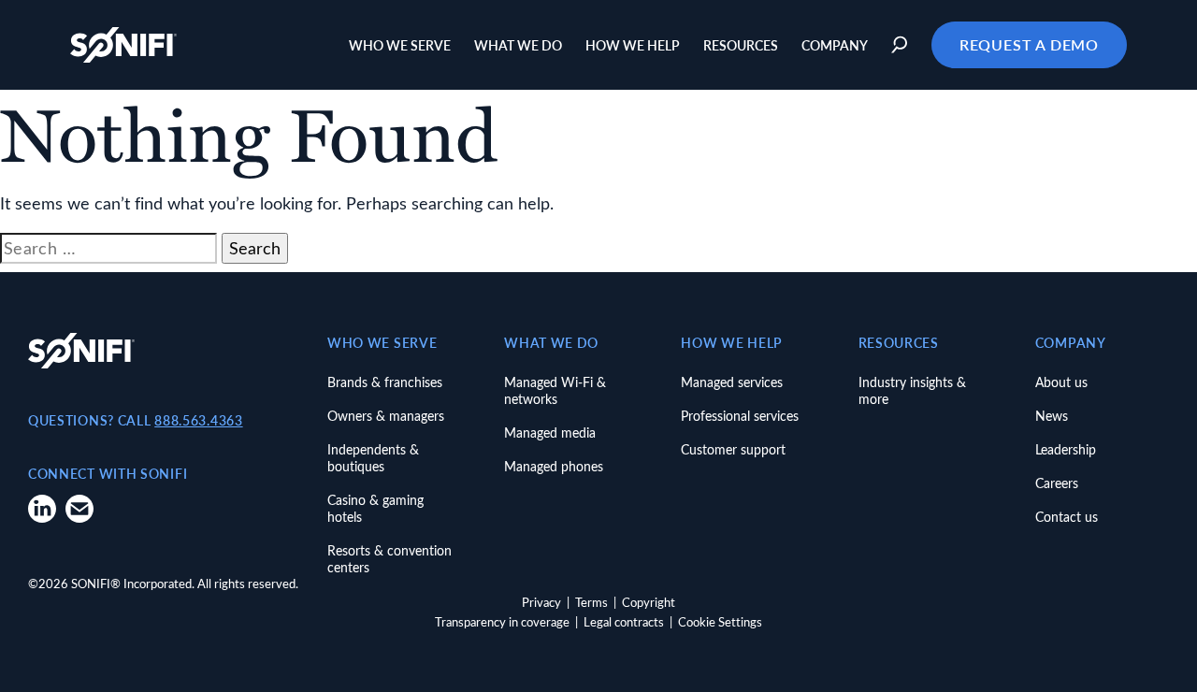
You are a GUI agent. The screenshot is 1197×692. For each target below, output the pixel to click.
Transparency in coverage (502, 621)
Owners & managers (385, 416)
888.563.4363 (198, 420)
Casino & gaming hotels (375, 508)
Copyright (648, 602)
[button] (902, 45)
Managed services (732, 382)
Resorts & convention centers (389, 558)
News (1051, 416)
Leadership (1065, 449)
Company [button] (834, 45)
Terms (591, 602)
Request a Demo (1029, 44)
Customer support (733, 449)
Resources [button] (740, 45)
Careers (1056, 483)
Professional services (740, 416)
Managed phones (553, 466)
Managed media (550, 432)
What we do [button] (518, 45)
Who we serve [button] (400, 45)
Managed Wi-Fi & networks (555, 390)
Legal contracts (624, 621)
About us (1061, 382)
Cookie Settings (720, 621)
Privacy (541, 602)
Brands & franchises (384, 382)
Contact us (1066, 517)
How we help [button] (632, 45)
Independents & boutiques (373, 457)
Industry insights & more (912, 390)
